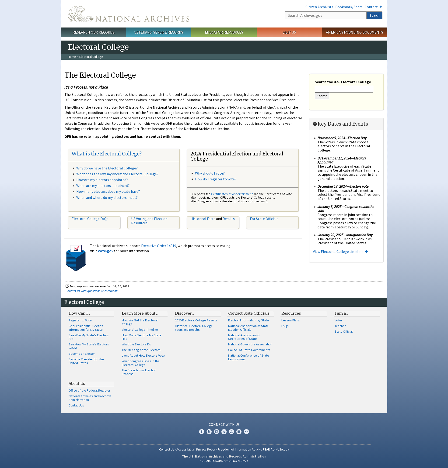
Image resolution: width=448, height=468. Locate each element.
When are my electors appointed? (103, 185)
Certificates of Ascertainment (232, 194)
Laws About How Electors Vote (143, 355)
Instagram (216, 431)
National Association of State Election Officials (248, 328)
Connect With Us (224, 424)
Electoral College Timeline (140, 329)
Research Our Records (93, 32)
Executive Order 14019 (158, 245)
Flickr (246, 431)
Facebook (201, 431)
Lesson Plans (290, 320)
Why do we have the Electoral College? (107, 168)
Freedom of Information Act (237, 449)
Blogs (239, 431)
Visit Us (289, 32)
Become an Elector (82, 353)
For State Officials (264, 218)
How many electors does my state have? (108, 191)
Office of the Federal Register (89, 390)
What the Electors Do (136, 344)
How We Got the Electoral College (140, 322)
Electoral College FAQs (90, 218)
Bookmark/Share (349, 6)
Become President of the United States (86, 361)
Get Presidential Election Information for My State (86, 328)
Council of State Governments (249, 350)
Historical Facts (202, 218)
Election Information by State (248, 320)
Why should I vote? (210, 173)
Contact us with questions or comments (92, 291)
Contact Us (373, 6)
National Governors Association (250, 344)
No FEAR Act (267, 449)
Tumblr (224, 431)
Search (374, 15)
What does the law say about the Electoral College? (117, 174)
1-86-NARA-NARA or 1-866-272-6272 (224, 461)
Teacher (340, 326)
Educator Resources (224, 32)
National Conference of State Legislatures (248, 357)
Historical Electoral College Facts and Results (194, 328)
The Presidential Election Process (139, 372)
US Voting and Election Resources (149, 220)
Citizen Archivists (319, 6)
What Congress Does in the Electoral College (141, 363)
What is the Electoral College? (107, 154)
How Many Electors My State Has (141, 337)
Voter (338, 320)
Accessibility (185, 449)
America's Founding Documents (354, 32)
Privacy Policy (206, 449)
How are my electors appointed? (102, 179)
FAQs (285, 326)
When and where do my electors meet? (107, 197)
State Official (344, 331)
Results (229, 218)
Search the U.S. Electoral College (343, 81)
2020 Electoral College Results (196, 320)
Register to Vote (80, 320)
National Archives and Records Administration (90, 398)
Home (72, 57)
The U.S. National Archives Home (128, 14)
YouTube (231, 431)
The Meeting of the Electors (141, 350)
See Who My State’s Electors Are (89, 337)
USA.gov (283, 449)
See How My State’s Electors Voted (89, 346)
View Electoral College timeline (338, 251)
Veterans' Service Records (158, 32)
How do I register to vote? (215, 179)
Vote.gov (105, 250)
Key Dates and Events (343, 124)
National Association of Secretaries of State (244, 337)
